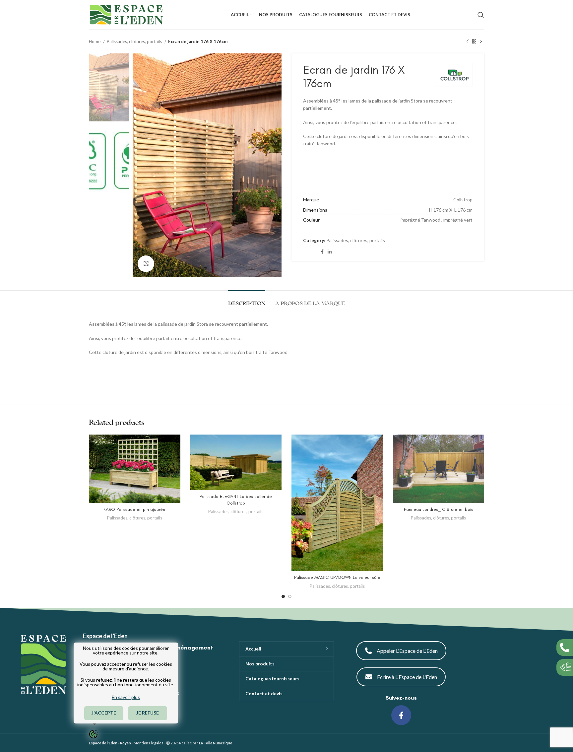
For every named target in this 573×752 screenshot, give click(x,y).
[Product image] (134, 469)
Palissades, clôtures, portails (135, 41)
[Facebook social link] (322, 251)
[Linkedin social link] (330, 251)
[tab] (246, 300)
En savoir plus (126, 697)
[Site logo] (126, 14)
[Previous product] (467, 41)
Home (95, 41)
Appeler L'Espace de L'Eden (407, 651)
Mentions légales (148, 743)
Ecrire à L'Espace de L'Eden (407, 677)
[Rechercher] (480, 15)
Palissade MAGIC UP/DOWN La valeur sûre (337, 577)
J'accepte (104, 713)
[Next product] (481, 41)
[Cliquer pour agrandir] (146, 263)
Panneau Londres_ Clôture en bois (438, 509)
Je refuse (148, 713)
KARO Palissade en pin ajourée (134, 509)
